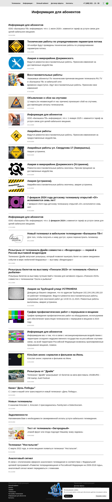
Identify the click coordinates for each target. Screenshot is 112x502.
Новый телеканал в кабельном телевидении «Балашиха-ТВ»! (64, 233)
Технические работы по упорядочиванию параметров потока (64, 41)
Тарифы (10, 489)
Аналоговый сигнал (20, 458)
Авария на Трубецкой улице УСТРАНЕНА (52, 289)
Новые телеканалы (20, 401)
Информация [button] (28, 3)
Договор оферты (57, 3)
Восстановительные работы (44, 74)
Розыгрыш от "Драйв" (40, 371)
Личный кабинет (42, 3)
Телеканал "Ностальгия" (23, 444)
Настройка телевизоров (15, 493)
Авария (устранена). (39, 181)
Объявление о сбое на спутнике (47, 97)
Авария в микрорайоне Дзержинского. (50, 58)
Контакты (69, 3)
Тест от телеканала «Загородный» (48, 428)
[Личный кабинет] (103, 3)
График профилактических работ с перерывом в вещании (62, 312)
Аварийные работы (39, 131)
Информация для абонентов (25, 25)
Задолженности (18, 414)
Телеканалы (16, 3)
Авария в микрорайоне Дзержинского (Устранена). (58, 164)
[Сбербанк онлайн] (107, 3)
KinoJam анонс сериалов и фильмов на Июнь (55, 354)
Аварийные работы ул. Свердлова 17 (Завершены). (58, 147)
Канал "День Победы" (21, 388)
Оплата (10, 487)
